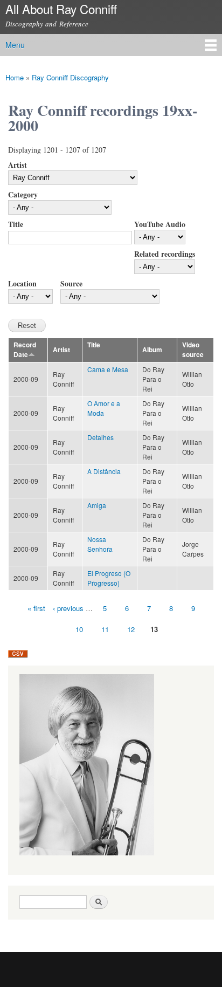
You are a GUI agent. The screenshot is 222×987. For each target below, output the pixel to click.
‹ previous (68, 608)
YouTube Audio (159, 224)
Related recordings (164, 253)
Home (14, 77)
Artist (17, 164)
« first (36, 608)
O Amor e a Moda (103, 408)
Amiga (96, 505)
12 (131, 629)
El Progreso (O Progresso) (108, 577)
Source (71, 283)
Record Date (24, 349)
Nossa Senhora (100, 543)
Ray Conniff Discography (70, 77)
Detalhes (100, 437)
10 (79, 629)
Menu (15, 44)
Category (23, 194)
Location (22, 283)
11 (105, 629)
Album (152, 349)
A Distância (104, 471)
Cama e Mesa (107, 369)
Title (15, 224)
